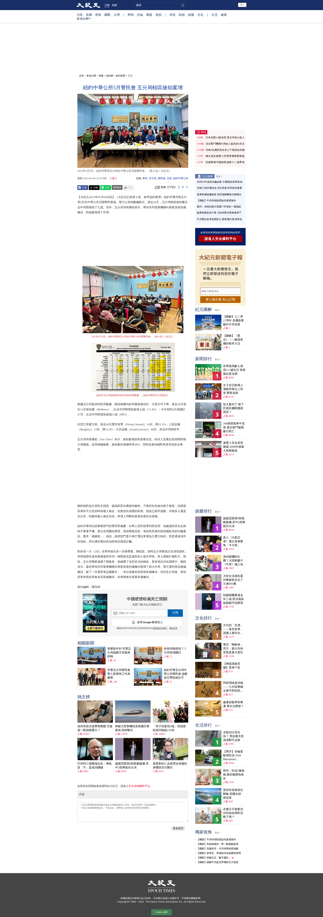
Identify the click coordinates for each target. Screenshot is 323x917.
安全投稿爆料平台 (139, 786)
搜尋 (182, 5)
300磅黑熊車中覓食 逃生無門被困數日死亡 (234, 427)
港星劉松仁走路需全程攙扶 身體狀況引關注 (170, 765)
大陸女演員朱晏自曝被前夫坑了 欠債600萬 (233, 579)
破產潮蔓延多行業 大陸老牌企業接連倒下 (219, 212)
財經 (182, 15)
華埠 (145, 178)
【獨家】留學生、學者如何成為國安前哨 (219, 853)
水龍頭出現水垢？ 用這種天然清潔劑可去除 (233, 736)
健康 (224, 15)
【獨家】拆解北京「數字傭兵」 (214, 857)
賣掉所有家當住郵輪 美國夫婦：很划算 (233, 793)
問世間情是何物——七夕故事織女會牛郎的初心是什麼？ (233, 687)
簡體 (114, 5)
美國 (89, 15)
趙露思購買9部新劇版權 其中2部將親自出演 (132, 765)
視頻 (158, 15)
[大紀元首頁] (88, 5)
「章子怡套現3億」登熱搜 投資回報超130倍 (169, 728)
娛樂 (191, 15)
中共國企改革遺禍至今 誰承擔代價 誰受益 (219, 219)
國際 (107, 15)
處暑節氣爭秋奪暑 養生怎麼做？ (233, 704)
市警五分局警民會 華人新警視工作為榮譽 (118, 673)
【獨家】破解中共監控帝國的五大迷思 (217, 862)
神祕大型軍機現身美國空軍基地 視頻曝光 (132, 728)
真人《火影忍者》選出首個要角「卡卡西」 (233, 541)
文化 (200, 15)
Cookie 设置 (161, 912)
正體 (107, 5)
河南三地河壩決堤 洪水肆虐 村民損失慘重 (219, 188)
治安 (169, 178)
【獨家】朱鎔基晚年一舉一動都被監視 (217, 844)
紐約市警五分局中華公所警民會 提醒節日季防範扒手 (175, 673)
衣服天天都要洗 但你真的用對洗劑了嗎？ (233, 813)
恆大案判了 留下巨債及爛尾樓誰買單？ (233, 408)
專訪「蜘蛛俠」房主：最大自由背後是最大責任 (233, 648)
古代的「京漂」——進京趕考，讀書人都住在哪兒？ (233, 629)
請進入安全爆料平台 (220, 239)
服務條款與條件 (160, 628)
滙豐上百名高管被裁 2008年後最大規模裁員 (233, 446)
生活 (214, 15)
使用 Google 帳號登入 (150, 622)
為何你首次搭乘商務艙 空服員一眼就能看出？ (94, 728)
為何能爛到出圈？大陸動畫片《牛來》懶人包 (233, 560)
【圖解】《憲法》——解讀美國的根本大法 (233, 339)
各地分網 (83, 18)
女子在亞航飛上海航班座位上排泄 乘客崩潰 (233, 389)
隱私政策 (173, 628)
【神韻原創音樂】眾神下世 (231, 665)
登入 (242, 5)
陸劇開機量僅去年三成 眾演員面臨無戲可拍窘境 (233, 599)
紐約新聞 (120, 75)
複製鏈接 (117, 187)
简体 (163, 187)
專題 (149, 15)
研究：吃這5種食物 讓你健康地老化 (234, 774)
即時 (131, 15)
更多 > (219, 176)
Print (128, 187)
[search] (159, 5)
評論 (140, 15)
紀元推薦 (208, 176)
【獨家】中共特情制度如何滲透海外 (216, 200)
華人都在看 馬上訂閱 (220, 299)
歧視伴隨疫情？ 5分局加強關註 (175, 650)
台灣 (117, 15)
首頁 (81, 75)
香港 (98, 15)
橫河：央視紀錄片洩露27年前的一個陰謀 (219, 206)
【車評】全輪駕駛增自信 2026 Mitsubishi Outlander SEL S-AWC (233, 755)
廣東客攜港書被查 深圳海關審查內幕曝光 (219, 194)
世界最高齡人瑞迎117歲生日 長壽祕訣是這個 (234, 369)
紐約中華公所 (180, 178)
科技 (173, 15)
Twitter (94, 187)
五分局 (152, 178)
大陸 (80, 15)
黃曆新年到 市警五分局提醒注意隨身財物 (119, 652)
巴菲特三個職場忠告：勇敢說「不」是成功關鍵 (94, 765)
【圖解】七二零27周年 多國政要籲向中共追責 (233, 320)
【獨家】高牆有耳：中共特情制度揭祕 (217, 848)
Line (105, 187)
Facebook (82, 187)
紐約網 (109, 75)
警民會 (161, 178)
